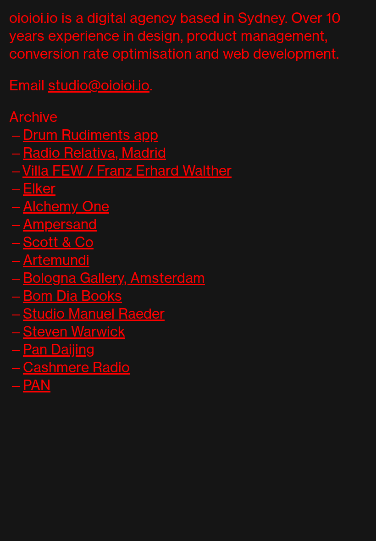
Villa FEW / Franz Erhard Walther (127, 170)
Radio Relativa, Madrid (94, 152)
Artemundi (56, 260)
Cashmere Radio (76, 367)
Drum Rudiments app (90, 135)
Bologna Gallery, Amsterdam (114, 278)
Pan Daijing (58, 349)
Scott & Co (58, 242)
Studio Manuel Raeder (94, 313)
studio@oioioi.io (98, 85)
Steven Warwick (74, 331)
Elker (39, 188)
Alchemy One (66, 206)
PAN (36, 385)
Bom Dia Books (72, 295)
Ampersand (60, 224)
